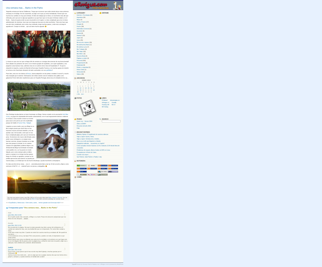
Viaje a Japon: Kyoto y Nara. (85, 136)
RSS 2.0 (34, 199)
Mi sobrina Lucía (82, 47)
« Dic (78, 94)
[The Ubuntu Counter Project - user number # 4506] (92, 166)
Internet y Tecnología (83, 15)
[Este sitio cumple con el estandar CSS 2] (113, 169)
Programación (81, 63)
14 (86, 88)
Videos (79, 74)
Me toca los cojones (83, 42)
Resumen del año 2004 (84, 126)
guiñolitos (49, 70)
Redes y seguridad (82, 67)
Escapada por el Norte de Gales (86, 152)
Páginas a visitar (82, 58)
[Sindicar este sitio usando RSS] (82, 169)
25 (78, 92)
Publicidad (80, 65)
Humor (79, 26)
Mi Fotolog (105, 107)
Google (79, 24)
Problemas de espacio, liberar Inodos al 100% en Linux (93, 150)
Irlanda (79, 33)
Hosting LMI (105, 104)
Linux (78, 40)
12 (80, 88)
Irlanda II (54, 197)
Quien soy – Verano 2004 (84, 121)
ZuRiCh (10, 247)
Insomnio (79, 31)
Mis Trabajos (81, 49)
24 (94, 90)
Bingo (50, 197)
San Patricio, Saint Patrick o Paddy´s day (89, 157)
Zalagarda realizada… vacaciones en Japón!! (90, 143)
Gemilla (114, 102)
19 (80, 90)
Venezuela (80, 72)
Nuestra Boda (81, 56)
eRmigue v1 (105, 102)
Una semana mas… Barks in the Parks (24, 8)
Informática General (83, 28)
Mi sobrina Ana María (83, 44)
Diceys (29, 73)
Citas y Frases (81, 22)
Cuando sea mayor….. (84, 154)
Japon (78, 37)
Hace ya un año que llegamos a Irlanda (88, 141)
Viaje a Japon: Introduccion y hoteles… (88, 139)
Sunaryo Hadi (87, 264)
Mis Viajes (80, 51)
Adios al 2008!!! (81, 123)
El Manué (105, 100)
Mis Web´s (80, 53)
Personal (60, 197)
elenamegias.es (115, 100)
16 (91, 88)
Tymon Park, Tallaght (24, 123)
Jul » (82, 94)
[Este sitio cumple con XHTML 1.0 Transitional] (103, 169)
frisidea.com (96, 264)
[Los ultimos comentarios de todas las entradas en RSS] (92, 169)
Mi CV (113, 104)
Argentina (80, 17)
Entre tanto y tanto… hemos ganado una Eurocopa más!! (43, 202)
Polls (78, 128)
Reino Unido (80, 69)
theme (76, 264)
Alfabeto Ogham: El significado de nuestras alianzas (92, 134)
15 (88, 88)
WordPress (120, 264)
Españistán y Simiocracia (16, 202)
